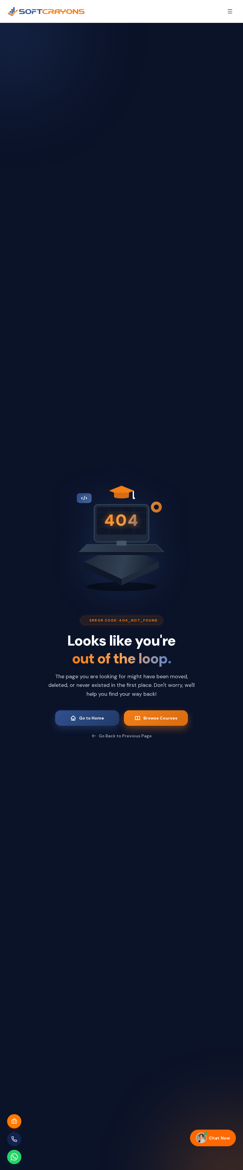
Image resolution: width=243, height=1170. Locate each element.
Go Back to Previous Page (125, 736)
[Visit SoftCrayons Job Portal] (14, 1121)
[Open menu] (230, 11)
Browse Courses (160, 718)
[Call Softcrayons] (14, 1139)
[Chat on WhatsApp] (14, 1157)
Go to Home (91, 718)
